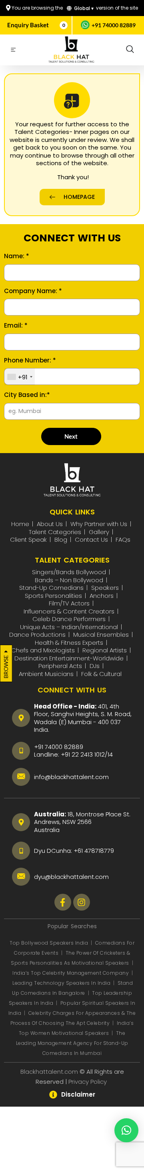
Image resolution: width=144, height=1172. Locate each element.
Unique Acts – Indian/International (69, 627)
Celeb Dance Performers (69, 619)
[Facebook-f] (62, 902)
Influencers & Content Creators (69, 611)
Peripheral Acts (60, 666)
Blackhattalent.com (49, 1071)
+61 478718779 (94, 850)
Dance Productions (37, 634)
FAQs (123, 539)
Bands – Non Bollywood (69, 580)
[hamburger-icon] (13, 51)
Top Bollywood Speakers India (49, 942)
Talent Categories (55, 532)
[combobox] (19, 376)
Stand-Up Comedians (51, 587)
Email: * (16, 326)
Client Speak (28, 539)
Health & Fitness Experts (69, 642)
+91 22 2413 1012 (83, 754)
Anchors (102, 595)
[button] (130, 50)
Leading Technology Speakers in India (62, 983)
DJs (95, 666)
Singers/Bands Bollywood (69, 572)
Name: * (16, 256)
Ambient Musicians (46, 674)
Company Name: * (33, 291)
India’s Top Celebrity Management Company (71, 973)
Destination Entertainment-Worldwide (69, 658)
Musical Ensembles (101, 634)
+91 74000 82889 (114, 25)
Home (20, 524)
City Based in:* (27, 395)
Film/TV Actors (69, 603)
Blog (60, 539)
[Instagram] (81, 902)
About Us (50, 524)
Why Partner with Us (98, 524)
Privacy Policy (88, 1081)
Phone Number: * (30, 360)
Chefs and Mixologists (43, 650)
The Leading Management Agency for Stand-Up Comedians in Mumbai (72, 1043)
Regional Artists (104, 650)
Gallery (99, 532)
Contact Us (91, 539)
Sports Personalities (53, 595)
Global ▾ (83, 8)
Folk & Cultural (101, 674)
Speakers (105, 587)
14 (110, 754)
